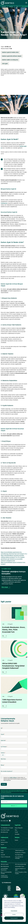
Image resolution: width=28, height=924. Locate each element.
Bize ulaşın (5, 587)
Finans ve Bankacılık (5, 856)
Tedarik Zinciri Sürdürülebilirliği (4, 876)
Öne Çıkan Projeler (5, 830)
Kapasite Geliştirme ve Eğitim (20, 869)
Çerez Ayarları (14, 910)
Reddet (14, 914)
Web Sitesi (3, 759)
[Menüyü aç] (26, 3)
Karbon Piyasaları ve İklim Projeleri (21, 872)
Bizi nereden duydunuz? (6, 771)
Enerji (2, 852)
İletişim (16, 840)
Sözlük (16, 832)
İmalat (2, 850)
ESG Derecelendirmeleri (20, 864)
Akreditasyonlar (4, 832)
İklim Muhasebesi (5, 866)
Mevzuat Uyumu (4, 864)
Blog (17, 6)
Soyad (2, 734)
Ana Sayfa (4, 6)
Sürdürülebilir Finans (19, 866)
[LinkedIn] (10, 821)
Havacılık (3, 854)
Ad (2, 728)
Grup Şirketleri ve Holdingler (19, 857)
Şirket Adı (3, 740)
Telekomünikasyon (19, 850)
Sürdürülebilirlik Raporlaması (4, 869)
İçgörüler (11, 6)
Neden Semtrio (4, 842)
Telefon (3, 752)
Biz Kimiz (3, 840)
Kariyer (2, 844)
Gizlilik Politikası (13, 777)
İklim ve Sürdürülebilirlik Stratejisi (6, 872)
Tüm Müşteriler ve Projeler (7, 827)
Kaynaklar (17, 834)
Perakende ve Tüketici (20, 852)
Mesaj (2, 765)
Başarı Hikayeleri (19, 827)
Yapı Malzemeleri (19, 854)
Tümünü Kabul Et (14, 918)
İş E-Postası (4, 746)
